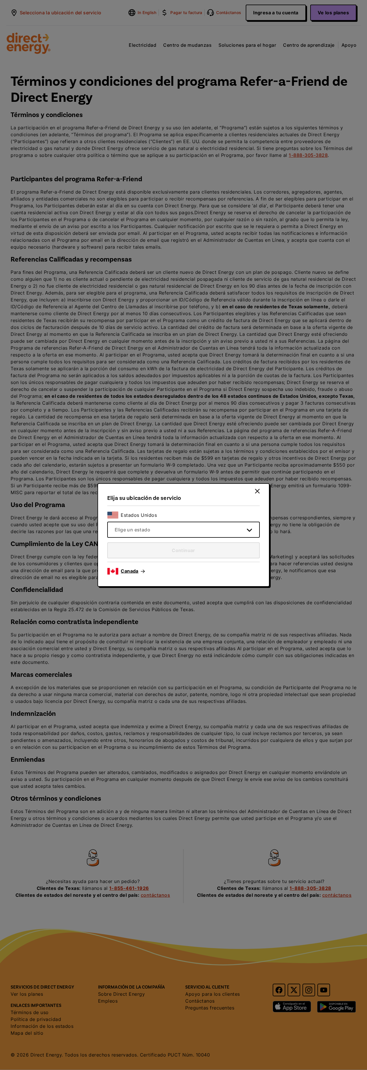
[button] (133, 571)
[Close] (257, 491)
